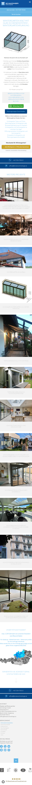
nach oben (16, 760)
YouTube (1, 750)
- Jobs (1, 735)
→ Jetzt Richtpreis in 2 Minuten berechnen (16, 147)
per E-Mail (24, 643)
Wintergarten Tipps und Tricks (16, 121)
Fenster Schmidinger (9, 3)
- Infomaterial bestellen (6, 723)
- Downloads (3, 729)
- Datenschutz (4, 726)
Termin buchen (16, 14)
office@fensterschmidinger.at (8, 716)
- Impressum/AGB (5, 724)
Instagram (8, 750)
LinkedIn (8, 746)
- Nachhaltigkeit (4, 728)
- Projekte (2, 731)
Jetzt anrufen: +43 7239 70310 (16, 10)
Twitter (5, 746)
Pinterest (5, 750)
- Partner (2, 733)
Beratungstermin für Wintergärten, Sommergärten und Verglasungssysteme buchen (16, 97)
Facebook (1, 746)
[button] (16, 782)
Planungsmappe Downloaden (16, 111)
